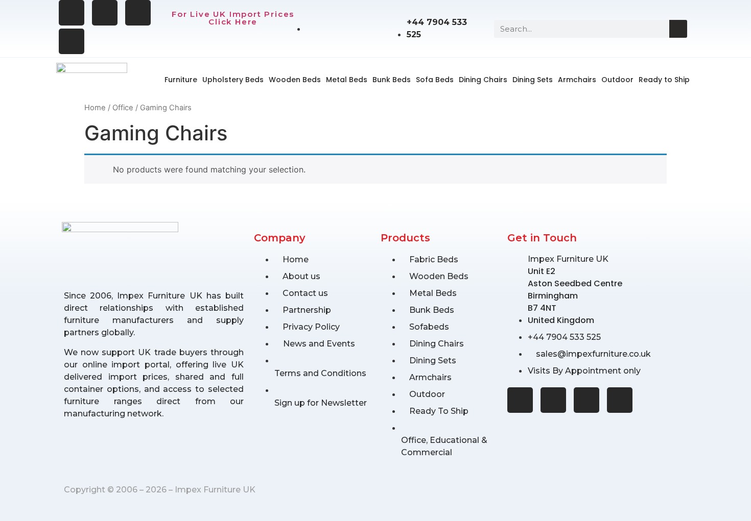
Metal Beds (346, 80)
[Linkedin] (71, 41)
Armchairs (577, 80)
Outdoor (617, 80)
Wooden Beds (295, 80)
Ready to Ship (664, 80)
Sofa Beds (435, 80)
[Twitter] (138, 13)
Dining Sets (532, 80)
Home (95, 107)
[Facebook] (71, 13)
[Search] (678, 29)
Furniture (181, 80)
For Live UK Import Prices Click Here (233, 18)
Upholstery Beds (233, 80)
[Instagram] (105, 13)
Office (122, 107)
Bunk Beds (391, 80)
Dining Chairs (483, 80)
